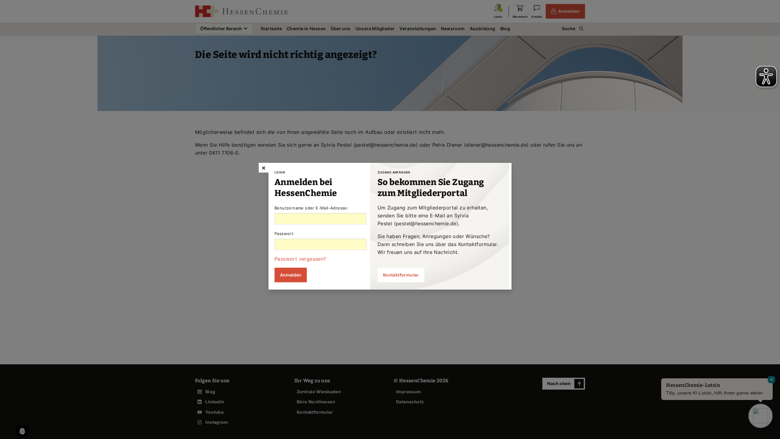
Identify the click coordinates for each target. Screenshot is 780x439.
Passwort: (285, 233)
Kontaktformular (401, 274)
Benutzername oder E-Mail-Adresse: (311, 207)
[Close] (263, 168)
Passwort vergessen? (300, 259)
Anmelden (290, 274)
